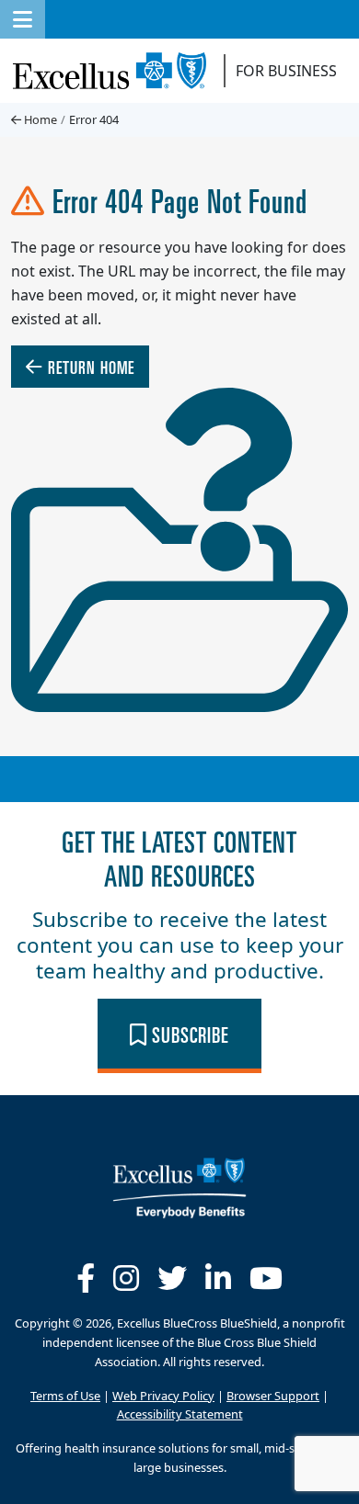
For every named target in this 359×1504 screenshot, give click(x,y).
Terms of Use (65, 1394)
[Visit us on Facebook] (85, 1278)
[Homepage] (180, 1186)
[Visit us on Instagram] (126, 1278)
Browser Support (272, 1394)
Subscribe (188, 1033)
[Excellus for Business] (116, 71)
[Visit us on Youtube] (266, 1278)
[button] (22, 19)
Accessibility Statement (180, 1414)
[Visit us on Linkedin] (218, 1278)
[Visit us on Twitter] (172, 1278)
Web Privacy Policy (163, 1394)
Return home (88, 366)
